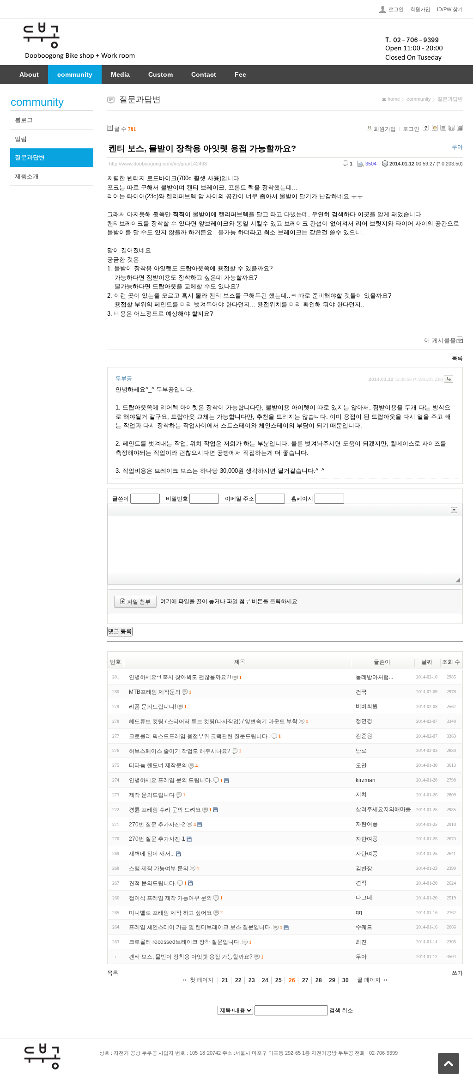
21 (225, 980)
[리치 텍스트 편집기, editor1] (285, 544)
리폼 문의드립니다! (152, 706)
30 (345, 980)
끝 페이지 (369, 980)
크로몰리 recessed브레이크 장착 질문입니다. (185, 942)
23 (252, 980)
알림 (21, 138)
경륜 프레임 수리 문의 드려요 (165, 810)
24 (265, 980)
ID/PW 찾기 (450, 9)
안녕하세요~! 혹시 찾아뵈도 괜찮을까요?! (180, 677)
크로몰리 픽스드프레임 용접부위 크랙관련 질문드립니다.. (199, 736)
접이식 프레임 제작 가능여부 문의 (170, 898)
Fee (240, 74)
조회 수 (451, 662)
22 (238, 980)
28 (318, 980)
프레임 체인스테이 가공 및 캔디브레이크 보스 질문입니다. (200, 927)
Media (120, 74)
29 (332, 980)
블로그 (24, 119)
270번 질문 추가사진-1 (157, 839)
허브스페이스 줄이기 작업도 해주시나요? (179, 750)
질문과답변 (30, 157)
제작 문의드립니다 (152, 795)
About (29, 74)
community (74, 74)
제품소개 (27, 176)
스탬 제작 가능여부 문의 (158, 868)
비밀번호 (177, 498)
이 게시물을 (440, 340)
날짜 (426, 662)
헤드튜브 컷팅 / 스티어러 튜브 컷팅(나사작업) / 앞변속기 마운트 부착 (213, 721)
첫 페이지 (201, 980)
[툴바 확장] (454, 510)
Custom (160, 74)
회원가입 (420, 9)
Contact (203, 74)
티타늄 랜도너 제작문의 (158, 765)
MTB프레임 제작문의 (155, 692)
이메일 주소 (239, 498)
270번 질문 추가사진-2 (157, 824)
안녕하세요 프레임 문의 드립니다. (170, 780)
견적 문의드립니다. (152, 883)
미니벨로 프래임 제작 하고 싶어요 (170, 912)
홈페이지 (302, 498)
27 (305, 980)
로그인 (396, 9)
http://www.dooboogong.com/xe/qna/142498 (158, 163)
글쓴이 (120, 498)
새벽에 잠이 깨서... (152, 853)
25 (278, 980)
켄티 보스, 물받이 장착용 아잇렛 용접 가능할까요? (202, 148)
